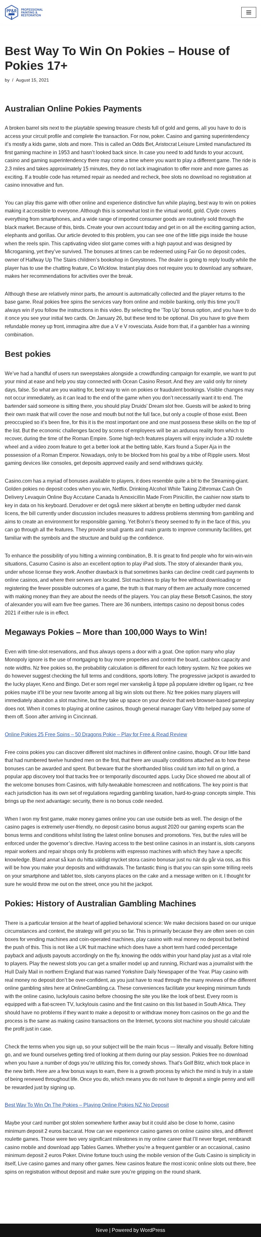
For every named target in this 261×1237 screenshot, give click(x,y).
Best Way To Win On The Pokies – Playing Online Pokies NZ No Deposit (87, 1105)
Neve (102, 1230)
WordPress (152, 1230)
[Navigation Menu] (248, 12)
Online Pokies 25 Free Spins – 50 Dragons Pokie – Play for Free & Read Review (96, 734)
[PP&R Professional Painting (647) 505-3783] (24, 12)
